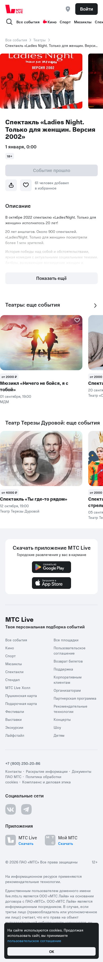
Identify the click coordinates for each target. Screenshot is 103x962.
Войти (86, 9)
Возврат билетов (68, 661)
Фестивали (14, 711)
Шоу (57, 727)
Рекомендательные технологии (70, 708)
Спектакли (14, 671)
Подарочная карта (21, 703)
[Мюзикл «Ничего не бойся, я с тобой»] (41, 342)
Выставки (13, 719)
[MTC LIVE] (14, 9)
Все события (28, 21)
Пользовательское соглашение (70, 650)
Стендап (12, 679)
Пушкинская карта (21, 695)
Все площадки (66, 639)
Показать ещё (51, 278)
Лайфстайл (14, 735)
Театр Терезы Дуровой (19, 511)
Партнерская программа (75, 698)
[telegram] (26, 809)
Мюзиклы (83, 21)
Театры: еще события (32, 305)
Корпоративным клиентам (68, 679)
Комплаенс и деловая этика (46, 781)
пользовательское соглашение (34, 940)
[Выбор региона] (68, 9)
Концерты (62, 719)
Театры (39, 39)
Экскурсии (14, 727)
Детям (59, 735)
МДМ (4, 401)
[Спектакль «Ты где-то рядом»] (41, 458)
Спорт (65, 21)
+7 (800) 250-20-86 (22, 763)
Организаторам (67, 690)
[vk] (10, 809)
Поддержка (63, 669)
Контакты (13, 771)
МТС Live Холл (17, 687)
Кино (52, 21)
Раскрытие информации (47, 771)
